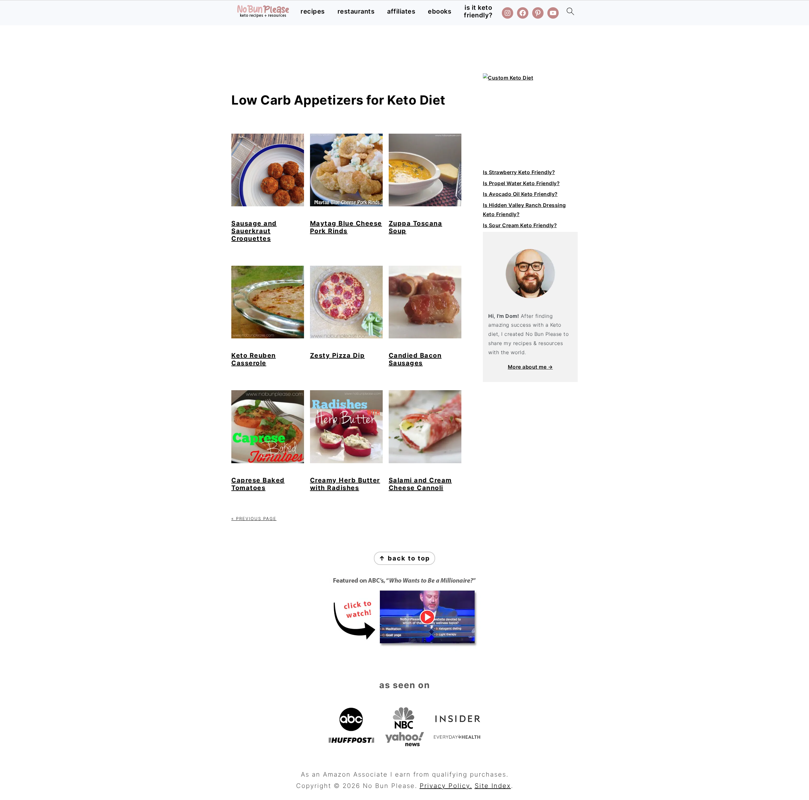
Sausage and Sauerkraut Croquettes (254, 231)
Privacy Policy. (446, 786)
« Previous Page (254, 518)
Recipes (313, 11)
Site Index (493, 786)
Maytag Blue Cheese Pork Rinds (346, 227)
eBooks (439, 11)
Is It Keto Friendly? (478, 11)
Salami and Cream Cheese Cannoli (420, 484)
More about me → (530, 367)
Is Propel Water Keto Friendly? (521, 183)
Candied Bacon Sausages (415, 359)
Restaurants (356, 11)
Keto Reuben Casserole (253, 359)
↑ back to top (404, 558)
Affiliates (401, 11)
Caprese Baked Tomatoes (258, 484)
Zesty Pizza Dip (337, 355)
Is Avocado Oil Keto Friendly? (520, 194)
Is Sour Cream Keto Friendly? (520, 225)
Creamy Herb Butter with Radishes (345, 484)
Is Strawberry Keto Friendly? (519, 172)
